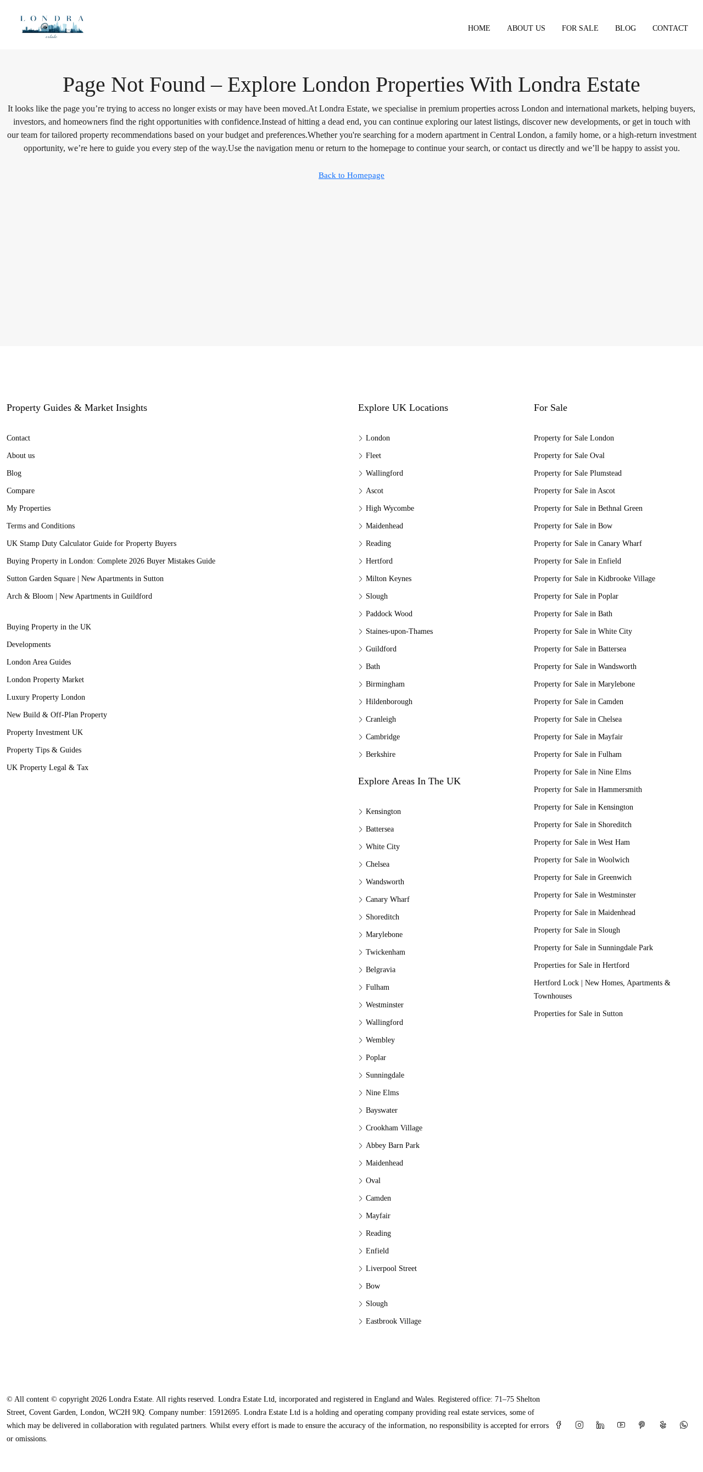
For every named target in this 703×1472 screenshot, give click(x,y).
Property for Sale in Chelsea (578, 719)
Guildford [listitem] (381, 649)
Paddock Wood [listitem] (389, 614)
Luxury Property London (46, 697)
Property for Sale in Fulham (578, 754)
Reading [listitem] (378, 543)
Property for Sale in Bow (573, 526)
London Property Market (45, 680)
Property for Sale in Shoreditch (583, 825)
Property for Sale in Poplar (576, 596)
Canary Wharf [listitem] (388, 899)
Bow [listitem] (373, 1286)
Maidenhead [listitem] (384, 526)
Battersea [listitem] (380, 829)
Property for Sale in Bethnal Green (588, 508)
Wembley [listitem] (380, 1040)
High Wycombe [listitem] (390, 508)
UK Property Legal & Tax (47, 767)
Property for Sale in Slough (577, 930)
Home (479, 28)
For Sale (580, 28)
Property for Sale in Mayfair (578, 737)
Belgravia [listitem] (380, 970)
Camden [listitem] (378, 1198)
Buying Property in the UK (49, 627)
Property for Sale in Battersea (580, 649)
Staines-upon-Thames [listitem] (399, 631)
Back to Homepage (351, 175)
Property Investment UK (45, 732)
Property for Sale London (574, 438)
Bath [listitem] (373, 666)
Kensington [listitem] (383, 811)
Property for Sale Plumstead (578, 473)
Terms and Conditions (41, 526)
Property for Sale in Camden (578, 702)
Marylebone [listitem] (384, 934)
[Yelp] (665, 1425)
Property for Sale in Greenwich (583, 877)
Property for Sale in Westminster (585, 895)
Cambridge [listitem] (383, 737)
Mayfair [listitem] (378, 1216)
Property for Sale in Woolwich (581, 860)
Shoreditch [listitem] (382, 917)
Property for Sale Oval (569, 455)
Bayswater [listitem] (382, 1110)
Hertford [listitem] (379, 561)
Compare (21, 491)
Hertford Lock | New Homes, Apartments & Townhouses (602, 989)
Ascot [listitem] (374, 491)
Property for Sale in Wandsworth (585, 666)
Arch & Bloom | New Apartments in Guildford (79, 596)
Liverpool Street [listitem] (391, 1268)
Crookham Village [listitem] (394, 1128)
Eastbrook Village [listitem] (393, 1321)
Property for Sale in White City (583, 631)
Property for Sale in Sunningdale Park (593, 948)
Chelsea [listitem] (377, 864)
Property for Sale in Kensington (583, 807)
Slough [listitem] (377, 596)
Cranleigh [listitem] (381, 719)
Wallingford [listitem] (384, 473)
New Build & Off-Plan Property (57, 715)
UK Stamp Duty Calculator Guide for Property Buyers (91, 543)
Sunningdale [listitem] (385, 1075)
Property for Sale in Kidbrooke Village (594, 579)
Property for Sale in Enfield (577, 561)
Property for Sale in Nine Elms (582, 772)
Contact (670, 28)
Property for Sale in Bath (573, 614)
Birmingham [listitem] (385, 684)
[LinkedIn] (602, 1425)
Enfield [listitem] (377, 1251)
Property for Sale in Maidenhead (584, 912)
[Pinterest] (644, 1425)
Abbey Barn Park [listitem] (393, 1145)
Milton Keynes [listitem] (388, 579)
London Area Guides (39, 662)
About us (526, 28)
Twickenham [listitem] (385, 952)
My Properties (29, 508)
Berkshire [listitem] (380, 754)
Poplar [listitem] (376, 1057)
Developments (29, 644)
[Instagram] (582, 1425)
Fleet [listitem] (373, 455)
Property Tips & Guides (44, 750)
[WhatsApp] (686, 1425)
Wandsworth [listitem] (385, 882)
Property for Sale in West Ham (582, 842)
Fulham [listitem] (377, 987)
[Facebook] (561, 1425)
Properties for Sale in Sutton (578, 1014)
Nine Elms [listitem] (382, 1093)
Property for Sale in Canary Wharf (588, 543)
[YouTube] (623, 1425)
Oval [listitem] (373, 1181)
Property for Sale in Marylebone (584, 684)
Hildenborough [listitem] (389, 702)
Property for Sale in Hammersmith (588, 789)
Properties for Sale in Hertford (581, 965)
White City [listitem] (383, 847)
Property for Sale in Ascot (574, 491)
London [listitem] (378, 438)
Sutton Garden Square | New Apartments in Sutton (85, 579)
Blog (625, 28)
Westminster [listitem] (385, 1005)
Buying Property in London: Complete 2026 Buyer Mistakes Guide (111, 561)
